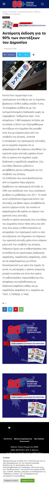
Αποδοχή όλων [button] (27, 480)
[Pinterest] (15, 309)
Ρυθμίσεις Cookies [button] (11, 480)
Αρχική (4, 12)
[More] (33, 54)
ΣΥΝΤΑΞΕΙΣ (12, 12)
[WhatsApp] (21, 309)
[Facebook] (4, 309)
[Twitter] (10, 309)
